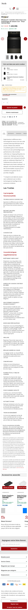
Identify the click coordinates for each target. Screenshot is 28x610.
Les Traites (4, 133)
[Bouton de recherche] (10, 9)
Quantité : (5, 99)
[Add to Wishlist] (25, 107)
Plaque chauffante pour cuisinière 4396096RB (7, 496)
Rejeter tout (14, 604)
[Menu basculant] (17, 9)
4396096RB (4, 499)
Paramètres (14, 601)
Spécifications (11, 133)
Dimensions (18, 133)
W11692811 (19, 499)
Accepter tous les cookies (14, 607)
